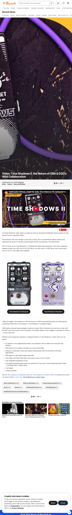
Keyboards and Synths (37, 8)
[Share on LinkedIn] (55, 183)
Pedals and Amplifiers (23, 8)
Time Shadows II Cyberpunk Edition (19, 375)
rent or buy (19, 377)
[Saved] (63, 3)
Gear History (52, 15)
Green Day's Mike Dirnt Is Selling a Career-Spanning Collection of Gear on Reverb (36, 416)
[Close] (69, 512)
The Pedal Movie (34, 377)
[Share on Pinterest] (61, 183)
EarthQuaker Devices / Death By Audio (16, 391)
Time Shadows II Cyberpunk (18, 312)
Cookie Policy (15, 506)
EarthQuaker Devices (34, 387)
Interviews (31, 15)
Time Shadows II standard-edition (44, 375)
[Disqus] (36, 444)
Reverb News (8, 12)
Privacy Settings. (18, 508)
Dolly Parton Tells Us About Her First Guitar (12, 416)
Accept (63, 503)
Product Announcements (52, 383)
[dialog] (36, 503)
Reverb (21, 182)
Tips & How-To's (63, 15)
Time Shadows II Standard (53, 312)
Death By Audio (52, 387)
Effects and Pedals (30, 383)
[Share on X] (59, 183)
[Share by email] (63, 183)
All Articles (5, 15)
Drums (58, 8)
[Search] (51, 3)
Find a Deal (6, 8)
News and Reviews (19, 184)
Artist (4, 184)
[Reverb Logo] (11, 3)
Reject (53, 503)
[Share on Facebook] (57, 183)
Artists (12, 15)
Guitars (13, 8)
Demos (38, 15)
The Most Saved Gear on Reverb (57, 415)
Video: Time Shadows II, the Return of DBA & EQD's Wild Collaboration (34, 175)
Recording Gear (50, 8)
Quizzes (44, 15)
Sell (58, 3)
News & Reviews (21, 15)
